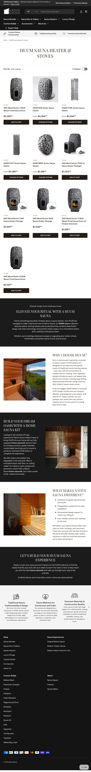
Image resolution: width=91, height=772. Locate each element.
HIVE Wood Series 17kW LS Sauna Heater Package (73, 164)
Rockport (7, 716)
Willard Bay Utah (10, 742)
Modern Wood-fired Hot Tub (58, 650)
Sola (5, 724)
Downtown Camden (11, 684)
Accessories (9, 664)
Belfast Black (9, 680)
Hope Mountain (10, 698)
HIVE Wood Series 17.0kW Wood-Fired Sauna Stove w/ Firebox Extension (74, 221)
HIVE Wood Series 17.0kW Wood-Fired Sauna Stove (14, 109)
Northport (8, 711)
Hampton (7, 693)
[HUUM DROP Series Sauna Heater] (45, 144)
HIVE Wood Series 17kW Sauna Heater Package (14, 219)
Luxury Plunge (68, 19)
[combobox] (49, 11)
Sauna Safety (52, 689)
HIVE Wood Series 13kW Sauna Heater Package (43, 219)
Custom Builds (9, 659)
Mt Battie (7, 707)
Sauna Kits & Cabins (12, 646)
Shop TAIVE (15, 4)
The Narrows (9, 733)
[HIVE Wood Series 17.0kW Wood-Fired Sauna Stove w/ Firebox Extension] (74, 200)
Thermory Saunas (80, 3)
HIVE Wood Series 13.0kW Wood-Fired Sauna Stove (14, 277)
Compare (76, 69)
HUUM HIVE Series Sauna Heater (43, 109)
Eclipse (6, 689)
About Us (7, 668)
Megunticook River (11, 702)
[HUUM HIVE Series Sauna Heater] (45, 89)
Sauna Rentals (9, 641)
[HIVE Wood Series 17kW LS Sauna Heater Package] (74, 144)
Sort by (7, 69)
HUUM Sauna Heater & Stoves (18, 40)
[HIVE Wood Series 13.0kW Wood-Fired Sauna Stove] (16, 258)
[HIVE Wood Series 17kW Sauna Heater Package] (16, 200)
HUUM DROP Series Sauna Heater (44, 164)
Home (5, 40)
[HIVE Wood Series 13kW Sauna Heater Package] (45, 200)
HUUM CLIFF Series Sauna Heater (15, 164)
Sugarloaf (7, 729)
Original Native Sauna (56, 641)
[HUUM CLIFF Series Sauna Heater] (16, 144)
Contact (50, 684)
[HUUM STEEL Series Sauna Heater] (74, 89)
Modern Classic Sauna (56, 646)
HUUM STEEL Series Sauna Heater (73, 109)
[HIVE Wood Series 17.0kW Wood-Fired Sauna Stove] (16, 89)
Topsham (7, 738)
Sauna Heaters (9, 650)
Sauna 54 (7, 720)
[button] (86, 11)
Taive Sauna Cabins (63, 3)
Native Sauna (52, 680)
